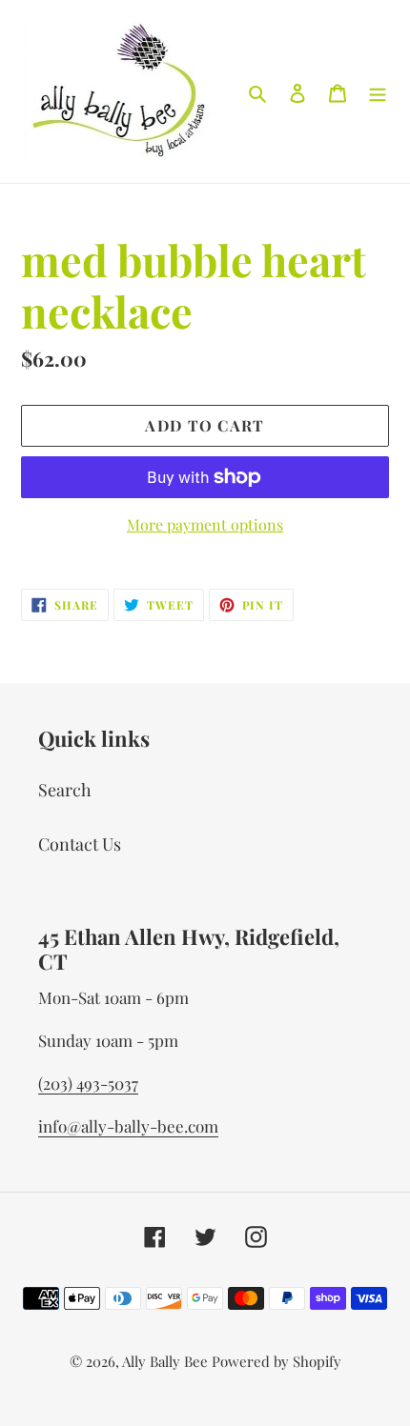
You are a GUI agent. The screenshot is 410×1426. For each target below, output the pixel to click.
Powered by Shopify (276, 1361)
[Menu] (378, 92)
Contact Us (79, 844)
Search (65, 789)
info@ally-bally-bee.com (128, 1125)
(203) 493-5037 (88, 1083)
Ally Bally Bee (165, 1361)
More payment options (205, 524)
